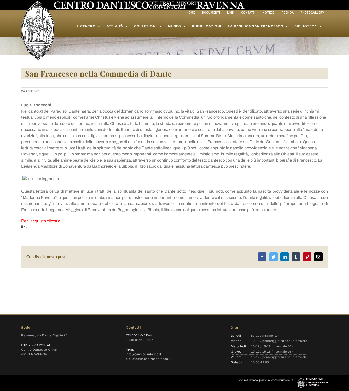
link (24, 227)
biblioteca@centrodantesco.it (148, 359)
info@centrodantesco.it (143, 354)
